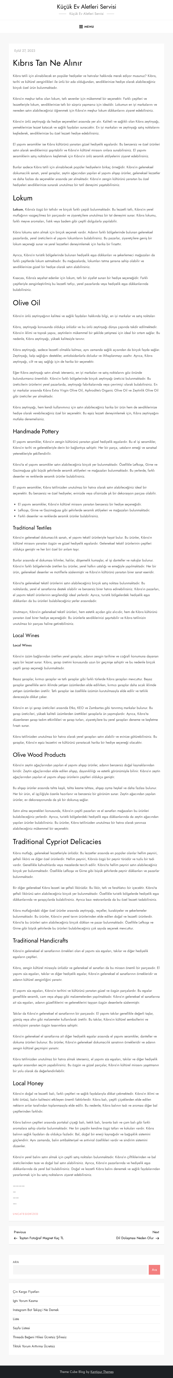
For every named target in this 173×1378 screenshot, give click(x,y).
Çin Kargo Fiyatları (26, 1291)
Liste (16, 1318)
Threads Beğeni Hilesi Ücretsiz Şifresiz (39, 1337)
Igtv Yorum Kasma (25, 1300)
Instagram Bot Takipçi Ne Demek (36, 1309)
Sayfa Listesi (21, 1328)
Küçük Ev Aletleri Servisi (86, 6)
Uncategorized (25, 1214)
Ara (16, 1262)
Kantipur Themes (102, 1371)
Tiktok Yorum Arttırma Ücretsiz (34, 1346)
